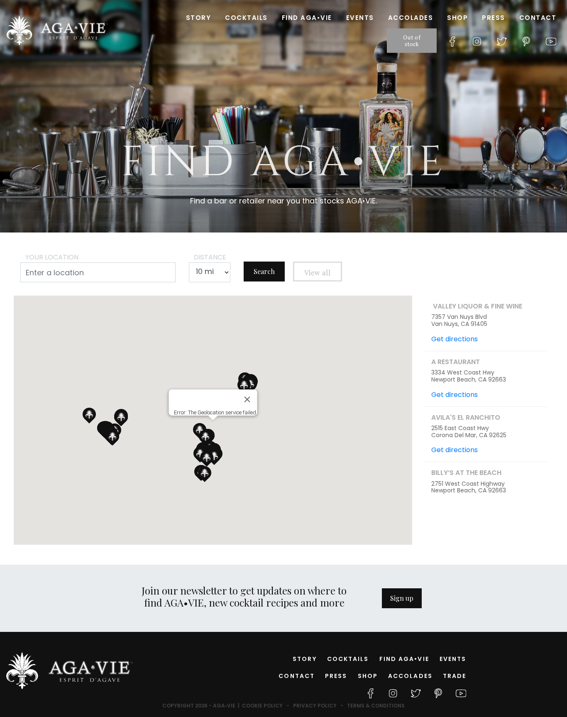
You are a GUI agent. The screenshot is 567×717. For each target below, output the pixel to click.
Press (493, 17)
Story (198, 17)
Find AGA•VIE (307, 17)
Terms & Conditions (376, 705)
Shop (457, 17)
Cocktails (246, 17)
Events (360, 17)
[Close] (247, 399)
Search (264, 271)
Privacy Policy (315, 705)
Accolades (410, 17)
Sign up (401, 598)
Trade (455, 676)
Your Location (51, 257)
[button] (204, 474)
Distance (210, 257)
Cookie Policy (262, 705)
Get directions (454, 339)
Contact (538, 17)
